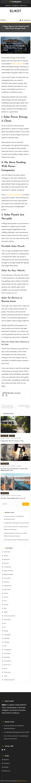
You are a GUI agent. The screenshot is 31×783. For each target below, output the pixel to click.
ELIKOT (15, 11)
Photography (7, 650)
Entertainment (8, 586)
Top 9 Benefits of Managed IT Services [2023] (16, 523)
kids (5, 623)
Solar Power (7, 665)
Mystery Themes (21, 781)
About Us (8, 5)
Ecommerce (7, 578)
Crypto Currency (8, 570)
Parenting (6, 642)
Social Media (7, 661)
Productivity (7, 653)
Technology (7, 672)
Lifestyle (15, 41)
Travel (5, 676)
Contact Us (15, 5)
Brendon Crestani (17, 43)
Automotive (4, 435)
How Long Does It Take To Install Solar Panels (16, 540)
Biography (7, 559)
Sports (5, 668)
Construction (7, 567)
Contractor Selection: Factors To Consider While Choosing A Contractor (15, 534)
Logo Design (7, 634)
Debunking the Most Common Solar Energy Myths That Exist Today (8, 407)
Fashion (6, 593)
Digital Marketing (8, 574)
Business (6, 563)
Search (26, 20)
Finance (6, 597)
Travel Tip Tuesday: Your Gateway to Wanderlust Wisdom (14, 517)
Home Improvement (9, 616)
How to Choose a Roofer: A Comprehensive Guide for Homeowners (16, 528)
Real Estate (7, 657)
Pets (5, 646)
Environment (7, 41)
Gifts (5, 608)
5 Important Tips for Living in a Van (12, 441)
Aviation (6, 555)
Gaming (6, 604)
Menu (4, 20)
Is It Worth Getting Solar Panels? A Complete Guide (23, 406)
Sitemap (6, 767)
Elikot (4, 705)
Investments (7, 619)
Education (6, 582)
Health (5, 612)
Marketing (6, 638)
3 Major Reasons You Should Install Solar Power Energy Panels (13, 48)
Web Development (9, 680)
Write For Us (23, 5)
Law (5, 627)
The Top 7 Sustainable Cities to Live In (13, 498)
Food (5, 601)
